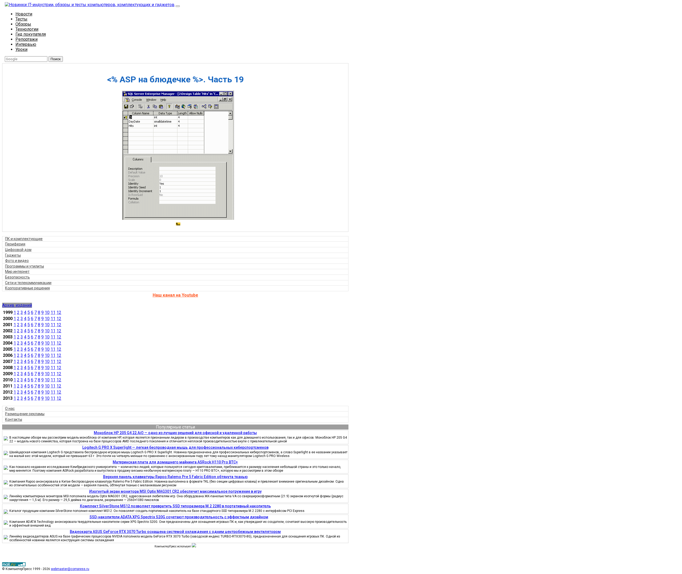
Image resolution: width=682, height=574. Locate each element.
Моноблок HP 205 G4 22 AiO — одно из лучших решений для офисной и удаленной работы (175, 433)
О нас (10, 408)
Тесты (21, 19)
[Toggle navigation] (178, 6)
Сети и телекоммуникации (28, 283)
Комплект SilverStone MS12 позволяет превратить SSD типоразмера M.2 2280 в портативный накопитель (175, 506)
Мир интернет (17, 271)
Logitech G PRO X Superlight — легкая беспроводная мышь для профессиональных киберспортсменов (175, 447)
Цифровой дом (18, 250)
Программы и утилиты (24, 266)
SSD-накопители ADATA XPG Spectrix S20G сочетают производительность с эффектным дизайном (179, 517)
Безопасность (17, 277)
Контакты (13, 419)
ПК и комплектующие (24, 239)
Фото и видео (17, 260)
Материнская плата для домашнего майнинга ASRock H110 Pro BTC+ (175, 462)
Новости (23, 14)
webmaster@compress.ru (70, 569)
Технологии (26, 29)
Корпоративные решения (27, 288)
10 (47, 312)
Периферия (15, 244)
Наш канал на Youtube (175, 295)
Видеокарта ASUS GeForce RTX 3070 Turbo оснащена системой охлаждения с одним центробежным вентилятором (175, 531)
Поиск (56, 59)
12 (58, 312)
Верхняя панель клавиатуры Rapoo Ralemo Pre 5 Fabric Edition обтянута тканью (175, 477)
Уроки (21, 49)
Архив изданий (17, 305)
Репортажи (26, 39)
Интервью (25, 44)
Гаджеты (13, 255)
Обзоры (23, 24)
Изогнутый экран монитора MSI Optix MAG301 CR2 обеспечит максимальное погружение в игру (175, 491)
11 (53, 312)
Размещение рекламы (24, 414)
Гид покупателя (30, 34)
